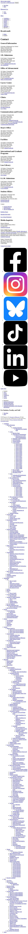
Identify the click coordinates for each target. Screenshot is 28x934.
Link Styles (18, 833)
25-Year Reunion (17, 868)
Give (5, 12)
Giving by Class (13, 910)
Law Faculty (10, 621)
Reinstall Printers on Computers (20, 724)
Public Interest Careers (15, 639)
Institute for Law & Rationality (17, 536)
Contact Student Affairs (15, 743)
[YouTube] (15, 386)
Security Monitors (20, 810)
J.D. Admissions (4, 65)
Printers (14, 842)
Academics (6, 18)
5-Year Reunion (16, 863)
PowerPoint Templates (18, 792)
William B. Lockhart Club (16, 911)
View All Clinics (10, 658)
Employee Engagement (18, 822)
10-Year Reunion (17, 864)
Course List (12, 517)
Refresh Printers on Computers (20, 721)
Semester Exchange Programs (17, 572)
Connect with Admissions (16, 585)
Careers (5, 23)
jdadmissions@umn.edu (10, 63)
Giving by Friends (14, 917)
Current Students (16, 441)
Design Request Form (18, 780)
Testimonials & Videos (18, 483)
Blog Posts (15, 498)
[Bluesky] (15, 320)
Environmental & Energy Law (17, 559)
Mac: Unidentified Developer (23, 733)
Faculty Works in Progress (19, 797)
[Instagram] (15, 295)
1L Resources (16, 674)
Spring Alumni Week (14, 861)
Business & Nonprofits (12, 651)
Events (5, 394)
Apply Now (3, 388)
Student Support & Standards (19, 709)
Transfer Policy (13, 601)
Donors (11, 888)
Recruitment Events (14, 587)
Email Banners (16, 783)
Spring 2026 (9, 662)
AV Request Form (17, 779)
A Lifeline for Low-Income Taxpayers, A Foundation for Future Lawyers (18, 904)
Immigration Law (14, 564)
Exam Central (16, 682)
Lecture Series (10, 576)
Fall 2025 (9, 663)
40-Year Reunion (17, 872)
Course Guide (10, 514)
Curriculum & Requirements (19, 434)
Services (9, 623)
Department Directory (9, 404)
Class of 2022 (19, 449)
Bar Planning (13, 689)
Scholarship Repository (12, 617)
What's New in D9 (20, 830)
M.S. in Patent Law (14, 478)
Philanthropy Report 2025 (13, 899)
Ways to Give (10, 882)
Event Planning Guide (21, 701)
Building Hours (4, 212)
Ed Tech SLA (16, 840)
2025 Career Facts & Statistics (17, 629)
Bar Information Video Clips (19, 693)
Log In (5, 398)
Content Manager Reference (19, 827)
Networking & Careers (15, 853)
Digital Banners (16, 781)
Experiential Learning (12, 520)
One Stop (6, 5)
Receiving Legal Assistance (13, 650)
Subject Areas (13, 515)
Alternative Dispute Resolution (17, 553)
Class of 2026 (19, 444)
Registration (12, 670)
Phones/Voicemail (17, 807)
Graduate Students (14, 513)
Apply (5, 13)
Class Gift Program (14, 898)
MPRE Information (17, 690)
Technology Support (14, 711)
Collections (9, 624)
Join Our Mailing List (9, 209)
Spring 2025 (9, 665)
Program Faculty (16, 484)
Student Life (12, 696)
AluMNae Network (14, 857)
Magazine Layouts (17, 791)
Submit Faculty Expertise (21, 770)
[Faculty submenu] (8, 21)
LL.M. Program (4, 188)
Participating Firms (14, 890)
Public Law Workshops (18, 800)
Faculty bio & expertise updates (20, 769)
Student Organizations (18, 700)
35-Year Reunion (17, 871)
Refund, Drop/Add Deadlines (20, 671)
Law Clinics (3, 108)
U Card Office (16, 812)
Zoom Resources (17, 845)
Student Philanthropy (12, 896)
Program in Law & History (16, 541)
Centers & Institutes (11, 529)
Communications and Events (7, 124)
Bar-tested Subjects (17, 692)
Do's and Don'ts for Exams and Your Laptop (21, 728)
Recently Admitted (11, 877)
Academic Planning (14, 673)
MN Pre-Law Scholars (12, 608)
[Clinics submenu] (7, 25)
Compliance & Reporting (18, 821)
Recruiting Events (17, 472)
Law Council (13, 694)
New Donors (13, 914)
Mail (14, 806)
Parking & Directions (9, 402)
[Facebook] (15, 271)
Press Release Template (18, 785)
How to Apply (16, 469)
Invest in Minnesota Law (15, 909)
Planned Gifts (13, 922)
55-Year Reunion (17, 876)
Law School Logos (17, 784)
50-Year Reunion (17, 875)
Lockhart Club (10, 891)
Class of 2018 (19, 454)
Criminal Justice (13, 558)
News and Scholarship (15, 765)
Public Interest (10, 545)
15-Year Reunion (17, 865)
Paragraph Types (19, 831)
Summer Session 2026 (15, 518)
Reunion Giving (10, 886)
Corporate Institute (14, 532)
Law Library (4, 175)
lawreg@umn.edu (5, 201)
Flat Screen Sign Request (18, 837)
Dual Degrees (13, 502)
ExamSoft (15, 726)
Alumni (8, 849)
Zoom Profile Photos (20, 846)
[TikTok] (15, 344)
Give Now (9, 880)
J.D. (10, 426)
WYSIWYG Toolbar (20, 835)
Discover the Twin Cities (15, 606)
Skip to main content (5, 1)
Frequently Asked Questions (19, 438)
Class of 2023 (19, 448)
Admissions (6, 19)
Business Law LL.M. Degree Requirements (21, 436)
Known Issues (19, 829)
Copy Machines (16, 804)
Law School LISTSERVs (19, 841)
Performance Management (19, 825)
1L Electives (18, 680)
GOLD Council (13, 859)
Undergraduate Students (15, 506)
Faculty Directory (8, 206)
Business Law (13, 555)
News (5, 392)
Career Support (16, 505)
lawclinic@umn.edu (5, 107)
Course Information (14, 746)
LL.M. (11, 431)
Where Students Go (17, 482)
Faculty (5, 21)
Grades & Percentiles (14, 643)
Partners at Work (13, 921)
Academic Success (17, 681)
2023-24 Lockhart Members (16, 892)
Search (16, 2)
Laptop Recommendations (19, 738)
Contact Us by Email (5, 246)
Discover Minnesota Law (13, 605)
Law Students (10, 620)
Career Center (4, 94)
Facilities (12, 803)
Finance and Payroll (14, 815)
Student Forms (13, 742)
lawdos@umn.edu (5, 200)
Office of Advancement (6, 79)
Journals (8, 574)
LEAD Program (16, 440)
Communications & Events (16, 777)
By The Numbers (11, 604)
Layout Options (19, 834)
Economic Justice (11, 652)
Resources (15, 844)
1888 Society (16, 884)
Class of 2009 (19, 467)
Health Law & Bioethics (15, 562)
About (5, 396)
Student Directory (14, 704)
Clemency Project (14, 530)
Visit (11, 582)
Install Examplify (20, 731)
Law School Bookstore (6, 217)
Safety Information (17, 808)
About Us (9, 625)
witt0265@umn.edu (13, 120)
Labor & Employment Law (16, 570)
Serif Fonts (15, 793)
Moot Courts (13, 526)
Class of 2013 (19, 461)
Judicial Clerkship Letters (18, 776)
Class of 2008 (19, 468)
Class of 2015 (19, 459)
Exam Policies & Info (21, 684)
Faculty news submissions (19, 766)
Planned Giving (13, 883)
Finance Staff (16, 816)
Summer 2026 (10, 661)
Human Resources (14, 819)
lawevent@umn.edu (12, 123)
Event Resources (16, 787)
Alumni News (13, 860)
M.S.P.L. (9, 590)
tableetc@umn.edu (8, 148)
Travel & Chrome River (18, 818)
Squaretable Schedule (18, 802)
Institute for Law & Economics (17, 534)
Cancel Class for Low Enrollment (18, 748)
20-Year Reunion (17, 867)
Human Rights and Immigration (14, 655)
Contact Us (6, 395)
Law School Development (13, 930)
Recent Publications (11, 614)
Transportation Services (18, 811)
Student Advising (14, 774)
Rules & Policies (13, 705)
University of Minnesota (15, 417)
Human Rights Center (15, 533)
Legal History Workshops (19, 799)
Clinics (5, 25)
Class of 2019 (19, 453)
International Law (14, 568)
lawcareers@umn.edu (9, 92)
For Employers (10, 640)
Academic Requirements (15, 669)
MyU (5, 6)
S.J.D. (11, 473)
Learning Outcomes (17, 427)
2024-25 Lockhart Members (16, 894)
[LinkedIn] (15, 368)
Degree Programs (11, 425)
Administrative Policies (18, 708)
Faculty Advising (20, 675)
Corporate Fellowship (15, 635)
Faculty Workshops (14, 796)
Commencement (16, 703)
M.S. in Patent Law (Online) (16, 497)
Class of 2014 (19, 460)
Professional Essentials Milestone (17, 638)
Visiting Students (14, 602)
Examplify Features (20, 730)
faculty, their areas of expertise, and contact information (14, 232)
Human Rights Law (14, 563)
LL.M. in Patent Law (15, 499)
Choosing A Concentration (19, 678)
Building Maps (16, 814)
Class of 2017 (19, 456)
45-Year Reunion (17, 873)
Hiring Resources (17, 823)
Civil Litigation (13, 556)
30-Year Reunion (17, 869)
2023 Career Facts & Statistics (17, 632)
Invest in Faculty (13, 907)
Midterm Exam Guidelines (19, 764)
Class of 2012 (19, 463)
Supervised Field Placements (16, 522)
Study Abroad (10, 571)
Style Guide (15, 795)
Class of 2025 (19, 445)
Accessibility (13, 772)
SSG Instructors (16, 688)
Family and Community (12, 654)
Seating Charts (16, 750)
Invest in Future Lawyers (15, 906)
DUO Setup (15, 838)
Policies (11, 773)
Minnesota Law (4, 9)
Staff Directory (7, 208)
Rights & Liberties (11, 656)
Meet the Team (16, 433)
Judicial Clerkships (14, 636)
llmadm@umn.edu (8, 162)
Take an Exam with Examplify (20, 736)
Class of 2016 (19, 457)
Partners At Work (11, 887)
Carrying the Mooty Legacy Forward (18, 901)
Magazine (6, 26)
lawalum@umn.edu (9, 78)
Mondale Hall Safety (5, 214)
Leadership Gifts (13, 913)
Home (5, 34)
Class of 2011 (19, 464)
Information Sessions (14, 583)
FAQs (14, 503)
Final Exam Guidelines (18, 762)
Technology (12, 826)
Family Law (12, 560)
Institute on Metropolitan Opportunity (18, 537)
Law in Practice (13, 525)
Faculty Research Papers (12, 616)
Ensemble (12, 524)
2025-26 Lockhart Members (16, 895)
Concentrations (10, 552)
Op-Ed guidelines (17, 768)
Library (5, 22)
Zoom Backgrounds (20, 848)
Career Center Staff (11, 647)
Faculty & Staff (10, 745)
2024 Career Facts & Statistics (17, 631)
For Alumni (9, 644)
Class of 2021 (19, 450)
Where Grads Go (11, 628)
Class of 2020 (19, 452)
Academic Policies (17, 707)
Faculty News (10, 613)
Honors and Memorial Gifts (16, 925)
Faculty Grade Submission (19, 758)
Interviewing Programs (15, 642)
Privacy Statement (14, 419)
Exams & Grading (14, 754)
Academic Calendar (11, 575)
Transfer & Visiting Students (13, 597)
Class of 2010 (19, 465)
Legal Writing (13, 528)
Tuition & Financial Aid (15, 586)
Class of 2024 (19, 446)
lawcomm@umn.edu (17, 121)
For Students (10, 646)
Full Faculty (12, 612)
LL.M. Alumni (16, 442)
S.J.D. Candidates (17, 476)
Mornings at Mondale (18, 852)
